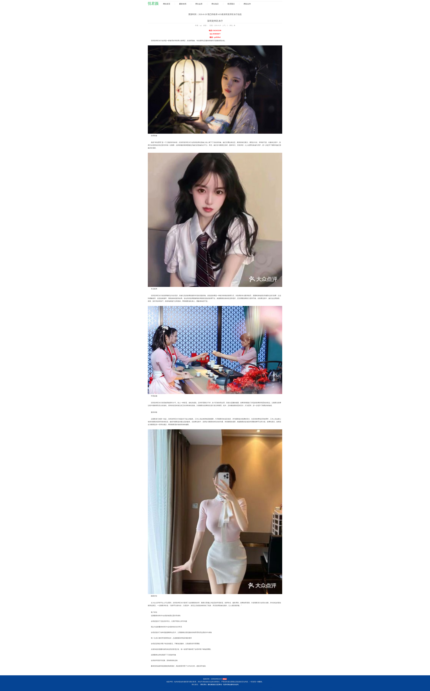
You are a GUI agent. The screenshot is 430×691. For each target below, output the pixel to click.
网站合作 (247, 4)
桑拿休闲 (182, 4)
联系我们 (231, 4)
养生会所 (198, 4)
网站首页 (166, 4)
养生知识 (215, 4)
